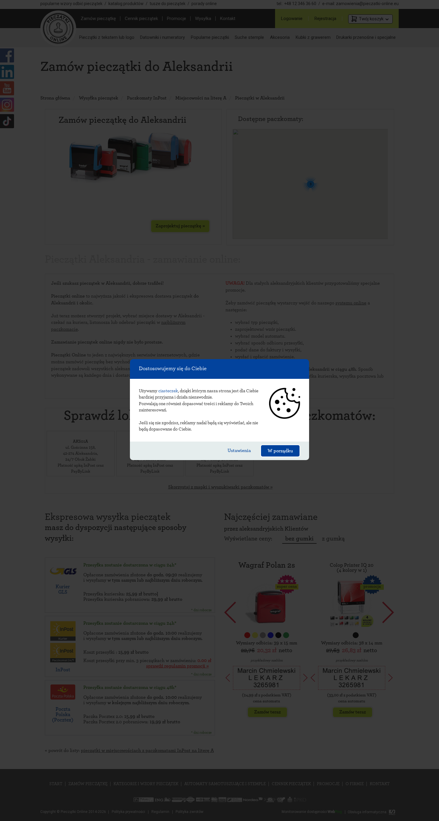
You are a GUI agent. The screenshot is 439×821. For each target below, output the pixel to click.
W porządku (280, 450)
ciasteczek (168, 391)
